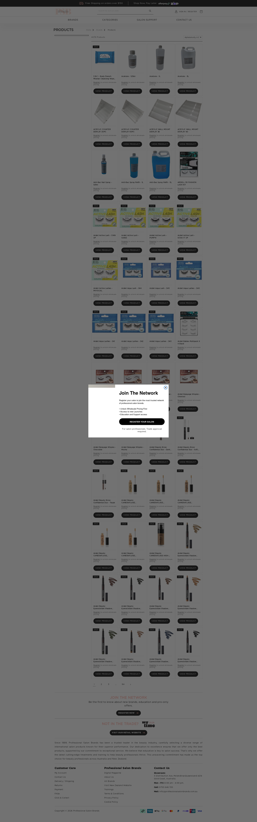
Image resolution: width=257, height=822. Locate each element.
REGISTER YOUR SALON (142, 422)
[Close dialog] (165, 386)
